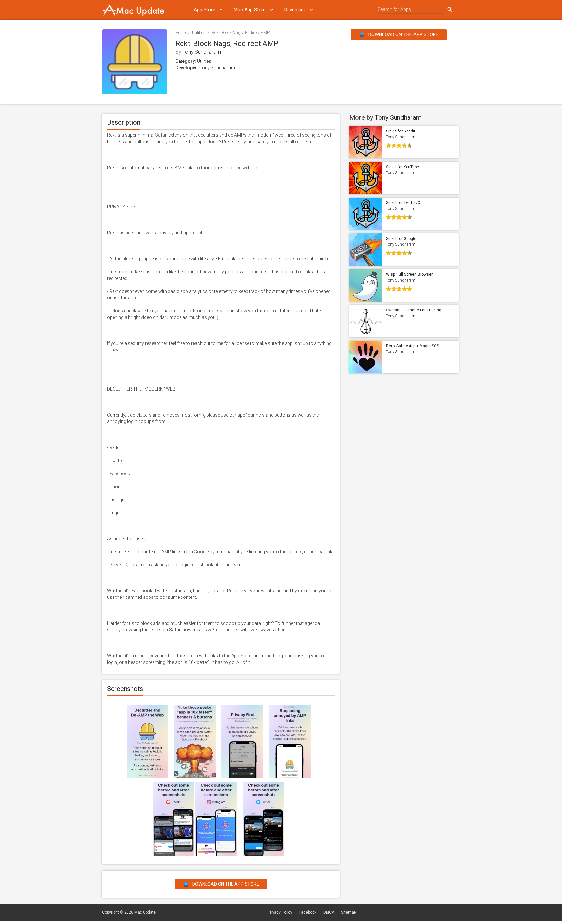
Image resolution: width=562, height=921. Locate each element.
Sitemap (348, 912)
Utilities (199, 32)
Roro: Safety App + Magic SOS (412, 346)
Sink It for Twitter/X (403, 202)
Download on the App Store (402, 34)
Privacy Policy (280, 912)
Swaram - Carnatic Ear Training (413, 310)
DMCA (328, 912)
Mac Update (145, 912)
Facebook (307, 912)
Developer (294, 10)
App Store (204, 10)
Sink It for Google (401, 238)
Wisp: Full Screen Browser (409, 274)
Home (180, 32)
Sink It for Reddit (400, 131)
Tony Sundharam (201, 52)
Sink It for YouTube (402, 167)
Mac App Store (250, 10)
